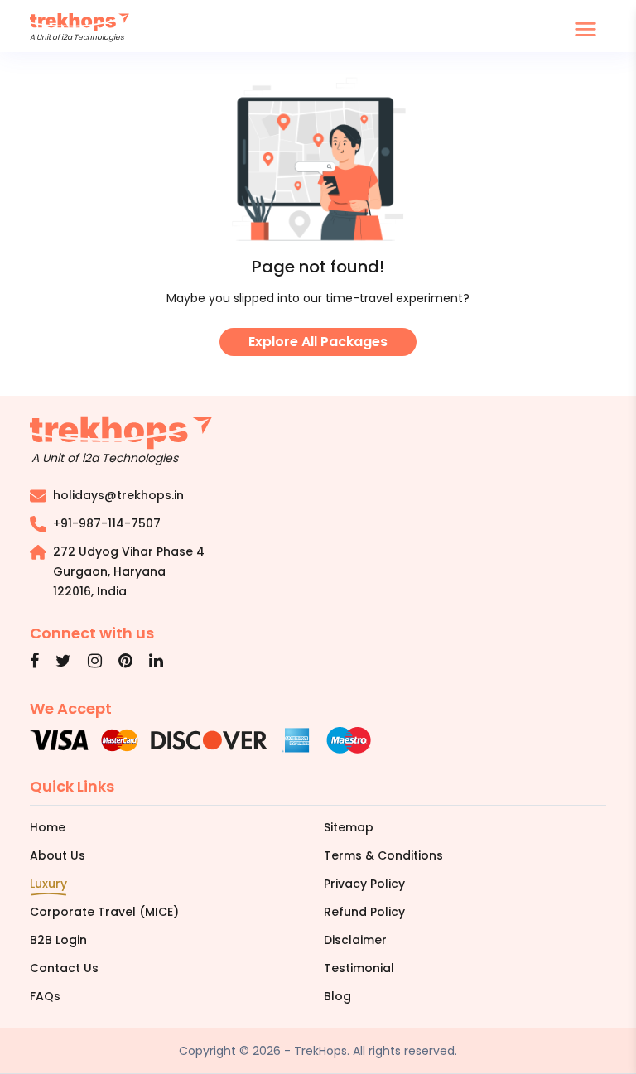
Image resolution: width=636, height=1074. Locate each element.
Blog (337, 996)
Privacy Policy (364, 883)
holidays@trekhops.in (118, 495)
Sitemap (348, 827)
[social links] (34, 662)
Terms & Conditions (383, 855)
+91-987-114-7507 (107, 523)
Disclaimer (355, 940)
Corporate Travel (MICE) (104, 911)
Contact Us (64, 968)
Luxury (48, 883)
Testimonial (359, 968)
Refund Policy (364, 911)
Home (47, 827)
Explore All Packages (318, 341)
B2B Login (58, 940)
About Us (57, 855)
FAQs (45, 996)
